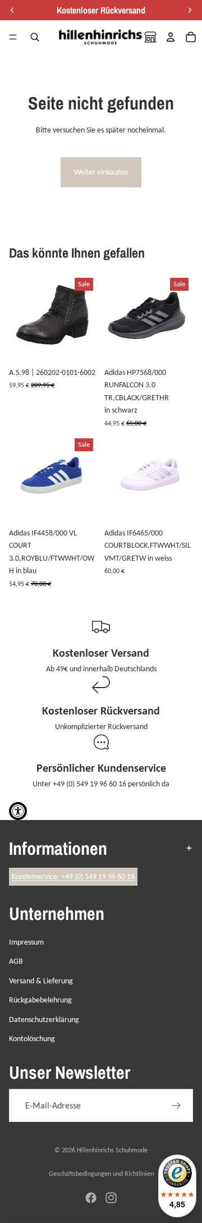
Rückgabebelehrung (40, 1000)
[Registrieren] (176, 1105)
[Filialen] (150, 37)
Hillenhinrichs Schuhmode (112, 1150)
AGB (16, 961)
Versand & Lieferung (41, 981)
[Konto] (170, 37)
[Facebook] (91, 1197)
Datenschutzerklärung (44, 1019)
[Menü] (13, 37)
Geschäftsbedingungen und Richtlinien (101, 1174)
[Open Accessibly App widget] (18, 811)
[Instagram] (111, 1197)
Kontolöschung (32, 1038)
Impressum (26, 942)
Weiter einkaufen (101, 172)
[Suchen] (35, 37)
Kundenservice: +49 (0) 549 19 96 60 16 (73, 876)
